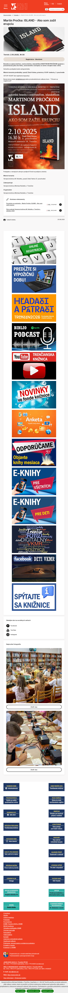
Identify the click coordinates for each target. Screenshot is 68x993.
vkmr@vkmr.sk (14, 972)
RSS (53, 3)
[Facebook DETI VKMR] (34, 568)
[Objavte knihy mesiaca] (34, 452)
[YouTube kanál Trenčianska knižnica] (34, 365)
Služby (5, 915)
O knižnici (6, 913)
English (59, 3)
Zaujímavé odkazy (9, 941)
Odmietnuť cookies (33, 991)
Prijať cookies (20, 991)
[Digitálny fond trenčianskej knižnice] (34, 539)
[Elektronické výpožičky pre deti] (34, 510)
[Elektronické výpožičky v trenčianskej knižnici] (34, 481)
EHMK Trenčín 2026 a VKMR (12, 924)
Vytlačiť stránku (11, 219)
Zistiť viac (34, 707)
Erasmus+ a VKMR (9, 947)
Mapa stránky (46, 3)
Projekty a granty (9, 945)
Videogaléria (7, 935)
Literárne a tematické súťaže (12, 939)
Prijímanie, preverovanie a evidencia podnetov (19, 943)
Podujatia (16, 15)
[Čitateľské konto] (34, 279)
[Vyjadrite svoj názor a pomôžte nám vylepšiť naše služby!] (34, 423)
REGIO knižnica (8, 926)
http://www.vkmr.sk (13, 975)
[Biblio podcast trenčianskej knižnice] (34, 337)
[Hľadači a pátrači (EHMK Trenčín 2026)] (34, 308)
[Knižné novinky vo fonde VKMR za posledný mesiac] (34, 394)
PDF (49, 204)
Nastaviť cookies (47, 991)
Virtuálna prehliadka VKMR (12, 928)
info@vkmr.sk (20, 79)
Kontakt (5, 937)
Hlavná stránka (7, 15)
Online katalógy (8, 917)
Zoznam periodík (9, 930)
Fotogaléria (7, 932)
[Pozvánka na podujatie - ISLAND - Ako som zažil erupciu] (34, 126)
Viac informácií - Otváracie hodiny (14, 978)
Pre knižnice (7, 922)
